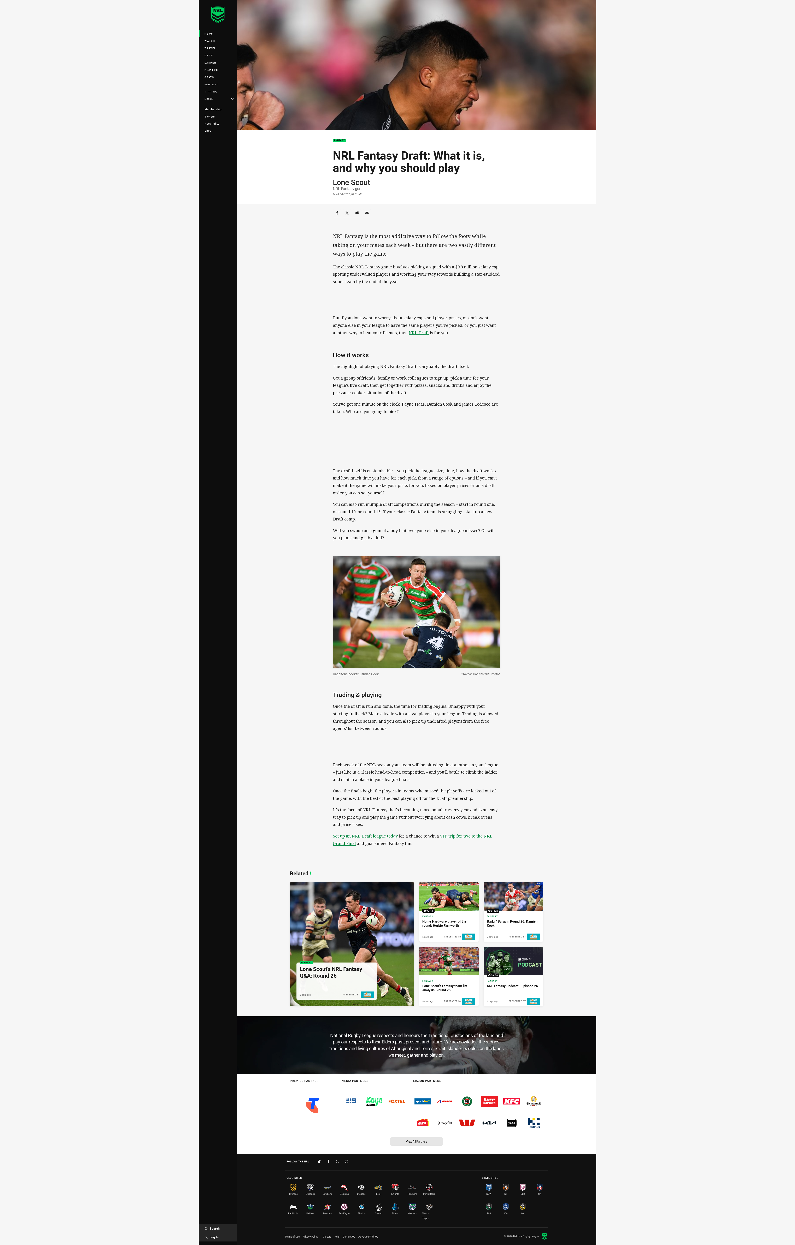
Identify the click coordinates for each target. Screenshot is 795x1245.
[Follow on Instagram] (346, 1161)
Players (211, 69)
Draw (209, 55)
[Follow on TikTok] (319, 1161)
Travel (210, 48)
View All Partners (416, 1141)
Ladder (210, 62)
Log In (214, 1237)
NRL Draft (419, 332)
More (209, 98)
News (209, 33)
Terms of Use (292, 1236)
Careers (327, 1236)
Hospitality (212, 123)
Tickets (210, 116)
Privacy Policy (310, 1236)
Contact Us (349, 1236)
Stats (209, 77)
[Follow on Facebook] (328, 1161)
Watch (210, 40)
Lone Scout (351, 182)
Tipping (211, 91)
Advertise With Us (368, 1236)
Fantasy (211, 84)
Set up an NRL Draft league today (365, 836)
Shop (208, 130)
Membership (213, 109)
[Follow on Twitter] (337, 1161)
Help (337, 1236)
